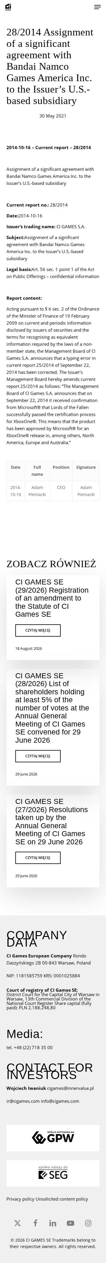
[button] (97, 7)
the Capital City (57, 994)
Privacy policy (20, 1199)
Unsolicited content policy (62, 1199)
